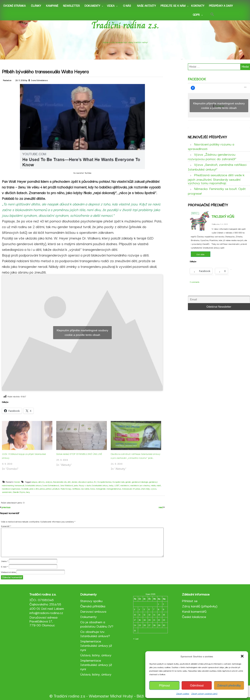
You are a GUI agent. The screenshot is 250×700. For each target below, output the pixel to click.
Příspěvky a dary (221, 5)
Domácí (17, 481)
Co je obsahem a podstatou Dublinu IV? (96, 624)
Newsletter (71, 5)
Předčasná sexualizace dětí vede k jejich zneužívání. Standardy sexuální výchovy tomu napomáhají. (216, 178)
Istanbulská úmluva (33, 485)
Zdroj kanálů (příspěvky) (199, 606)
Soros (92, 488)
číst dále (200, 254)
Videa (111, 5)
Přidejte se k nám (173, 5)
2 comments (194, 281)
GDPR (196, 14)
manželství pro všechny (140, 485)
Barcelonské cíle (60, 481)
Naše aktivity (146, 5)
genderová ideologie (140, 481)
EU (95, 481)
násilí (159, 485)
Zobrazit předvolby (229, 685)
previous (5, 507)
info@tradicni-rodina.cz (46, 612)
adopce (34, 481)
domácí (74, 481)
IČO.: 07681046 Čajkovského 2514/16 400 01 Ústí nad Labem (46, 604)
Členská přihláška (92, 606)
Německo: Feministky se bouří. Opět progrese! (217, 191)
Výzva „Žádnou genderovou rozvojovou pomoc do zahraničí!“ (212, 156)
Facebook (197, 78)
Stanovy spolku (91, 600)
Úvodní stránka (14, 5)
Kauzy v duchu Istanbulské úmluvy (93, 485)
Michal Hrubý (121, 696)
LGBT (116, 485)
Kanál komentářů (194, 611)
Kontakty (197, 5)
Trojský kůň (223, 216)
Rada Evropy (66, 488)
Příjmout (164, 685)
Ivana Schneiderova (39, 80)
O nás (127, 5)
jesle (76, 485)
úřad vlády (145, 488)
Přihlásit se (189, 600)
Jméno (4, 561)
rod (82, 488)
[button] (242, 656)
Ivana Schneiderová (50, 485)
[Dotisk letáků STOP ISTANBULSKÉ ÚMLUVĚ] (81, 435)
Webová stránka (8, 572)
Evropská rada (118, 481)
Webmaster (99, 696)
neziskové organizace (11, 488)
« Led (135, 638)
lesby (111, 485)
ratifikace (76, 488)
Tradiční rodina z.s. (125, 25)
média (153, 485)
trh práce (136, 488)
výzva (153, 488)
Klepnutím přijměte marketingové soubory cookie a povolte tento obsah (82, 332)
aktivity (41, 481)
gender (128, 481)
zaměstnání (7, 492)
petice (42, 488)
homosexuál (19, 485)
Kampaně (52, 5)
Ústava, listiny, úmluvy (95, 655)
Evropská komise (104, 481)
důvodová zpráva (85, 481)
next (161, 507)
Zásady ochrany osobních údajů (204, 693)
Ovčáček (25, 488)
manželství (124, 485)
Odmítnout (197, 685)
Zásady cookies (182, 693)
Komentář (6, 526)
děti (69, 481)
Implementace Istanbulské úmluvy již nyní (96, 645)
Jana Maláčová (66, 485)
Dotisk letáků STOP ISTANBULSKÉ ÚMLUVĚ (79, 454)
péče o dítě (34, 488)
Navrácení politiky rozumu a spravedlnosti (211, 146)
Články (36, 5)
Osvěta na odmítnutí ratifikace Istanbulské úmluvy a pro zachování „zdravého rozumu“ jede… (135, 456)
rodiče (86, 488)
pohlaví (49, 488)
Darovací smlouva (93, 611)
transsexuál (127, 488)
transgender (101, 488)
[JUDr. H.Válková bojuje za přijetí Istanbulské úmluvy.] (27, 435)
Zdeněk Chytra (18, 492)
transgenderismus (114, 488)
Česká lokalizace (194, 616)
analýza (49, 481)
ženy (28, 492)
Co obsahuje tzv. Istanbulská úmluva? (95, 633)
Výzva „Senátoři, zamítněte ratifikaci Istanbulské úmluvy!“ (217, 167)
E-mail (4, 566)
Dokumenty (92, 5)
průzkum (56, 488)
